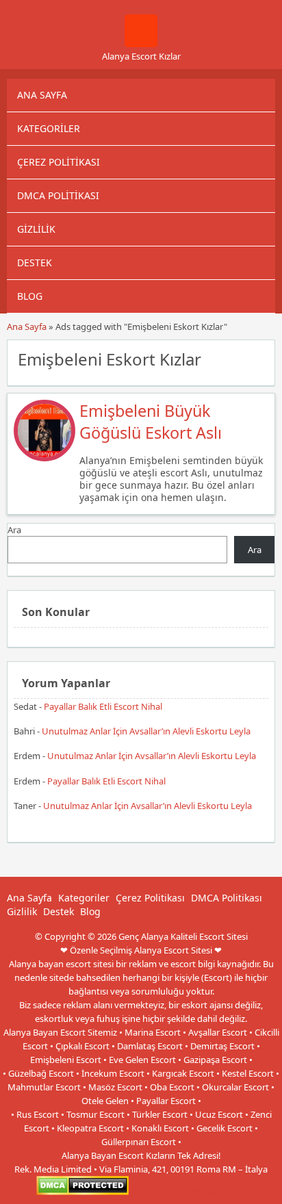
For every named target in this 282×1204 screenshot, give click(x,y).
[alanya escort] (141, 44)
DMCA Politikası (58, 195)
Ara (14, 530)
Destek (34, 262)
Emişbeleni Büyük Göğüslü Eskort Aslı (150, 422)
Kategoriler (48, 128)
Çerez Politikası (58, 161)
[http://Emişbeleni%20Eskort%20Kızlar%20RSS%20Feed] (258, 358)
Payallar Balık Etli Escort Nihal (103, 706)
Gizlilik (36, 228)
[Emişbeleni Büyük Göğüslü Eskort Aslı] (44, 458)
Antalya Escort (160, 1192)
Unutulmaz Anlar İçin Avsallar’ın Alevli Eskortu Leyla (146, 731)
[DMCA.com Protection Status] (82, 1192)
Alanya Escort (218, 1192)
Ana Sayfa (42, 94)
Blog (29, 296)
